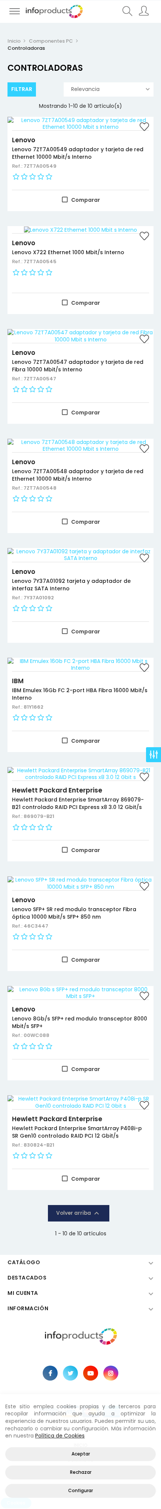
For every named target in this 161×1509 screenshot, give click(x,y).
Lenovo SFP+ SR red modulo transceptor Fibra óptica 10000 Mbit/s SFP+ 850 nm (74, 913)
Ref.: (18, 166)
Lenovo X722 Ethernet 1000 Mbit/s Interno (68, 252)
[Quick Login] (145, 11)
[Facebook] (50, 1373)
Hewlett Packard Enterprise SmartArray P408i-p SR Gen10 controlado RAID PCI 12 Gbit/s (77, 1132)
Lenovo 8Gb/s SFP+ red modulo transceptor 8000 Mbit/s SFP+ (79, 1022)
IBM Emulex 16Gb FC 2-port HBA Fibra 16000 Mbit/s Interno (80, 694)
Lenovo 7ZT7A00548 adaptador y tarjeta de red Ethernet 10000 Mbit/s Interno (77, 475)
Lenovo (23, 140)
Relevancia (85, 89)
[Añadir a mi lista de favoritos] (144, 127)
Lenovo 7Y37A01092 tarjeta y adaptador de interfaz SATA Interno (71, 584)
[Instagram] (110, 1373)
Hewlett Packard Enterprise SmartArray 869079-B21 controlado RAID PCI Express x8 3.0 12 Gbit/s (78, 803)
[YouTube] (90, 1373)
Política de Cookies (60, 1435)
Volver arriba (78, 1213)
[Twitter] (70, 1373)
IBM (18, 681)
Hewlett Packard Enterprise (57, 790)
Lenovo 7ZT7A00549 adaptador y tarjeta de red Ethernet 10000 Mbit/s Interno (77, 153)
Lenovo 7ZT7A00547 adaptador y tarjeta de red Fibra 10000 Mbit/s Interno (77, 365)
